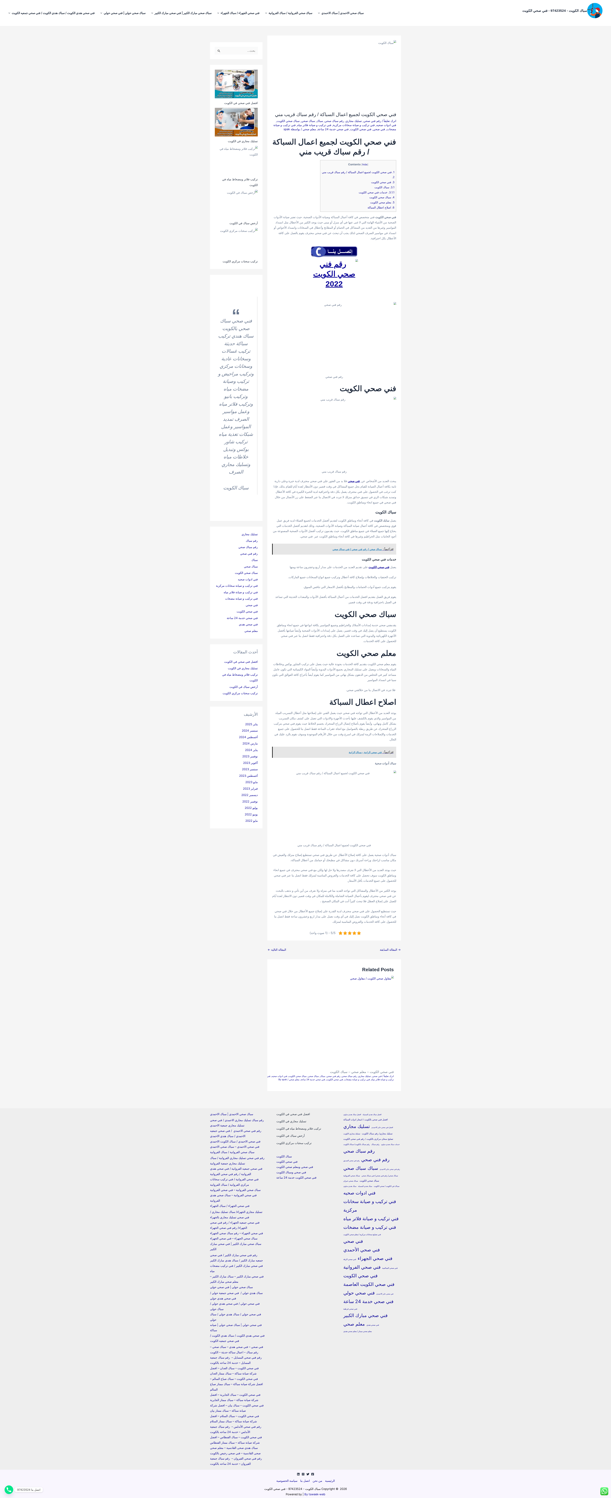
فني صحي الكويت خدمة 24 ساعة (296, 1177)
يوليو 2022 (251, 808)
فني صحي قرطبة (350, 1309)
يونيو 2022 (251, 814)
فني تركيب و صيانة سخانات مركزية (354, 125)
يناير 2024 (251, 750)
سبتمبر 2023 (250, 769)
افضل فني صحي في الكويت (241, 103)
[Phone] (9, 1489)
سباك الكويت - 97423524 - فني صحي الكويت (554, 10)
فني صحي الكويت (360, 129)
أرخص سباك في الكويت (243, 223)
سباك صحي (308, 121)
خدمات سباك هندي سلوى (390, 1144)
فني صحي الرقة (349, 1259)
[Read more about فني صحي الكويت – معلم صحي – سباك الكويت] (312, 1021)
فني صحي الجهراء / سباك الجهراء (240, 13)
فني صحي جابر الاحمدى (384, 1294)
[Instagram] (303, 1474)
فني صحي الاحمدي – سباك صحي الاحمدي (234, 1146)
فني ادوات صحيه (386, 125)
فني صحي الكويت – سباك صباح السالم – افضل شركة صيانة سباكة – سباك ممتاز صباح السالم (236, 1384)
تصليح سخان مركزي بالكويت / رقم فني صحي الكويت (368, 1139)
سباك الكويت (384, 187)
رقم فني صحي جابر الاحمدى (390, 1169)
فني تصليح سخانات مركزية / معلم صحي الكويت (362, 1234)
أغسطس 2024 (248, 737)
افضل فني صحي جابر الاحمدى (382, 1127)
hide (364, 164)
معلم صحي (309, 129)
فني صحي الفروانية (362, 1267)
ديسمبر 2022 (249, 795)
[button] (319, 13)
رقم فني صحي (372, 121)
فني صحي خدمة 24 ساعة (333, 129)
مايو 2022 (251, 820)
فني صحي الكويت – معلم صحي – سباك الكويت (362, 1072)
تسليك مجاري (354, 121)
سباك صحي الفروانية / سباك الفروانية (290, 13)
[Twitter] (307, 1474)
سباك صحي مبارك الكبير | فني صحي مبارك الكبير (183, 13)
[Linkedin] (298, 1474)
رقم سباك (252, 540)
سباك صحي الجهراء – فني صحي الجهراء (233, 1238)
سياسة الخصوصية (286, 1480)
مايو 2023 (251, 782)
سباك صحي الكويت (288, 121)
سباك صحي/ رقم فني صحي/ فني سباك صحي (380, 1175)
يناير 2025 (251, 724)
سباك (320, 121)
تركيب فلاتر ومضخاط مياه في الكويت (298, 1128)
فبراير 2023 (250, 788)
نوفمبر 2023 (250, 756)
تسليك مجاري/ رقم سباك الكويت (377, 1133)
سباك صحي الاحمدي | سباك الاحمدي (342, 13)
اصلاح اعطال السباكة (380, 207)
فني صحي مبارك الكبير (365, 1315)
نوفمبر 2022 (250, 801)
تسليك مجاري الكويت (351, 1133)
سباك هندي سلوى (349, 1186)
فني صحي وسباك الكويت (291, 1172)
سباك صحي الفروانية (351, 1175)
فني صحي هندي (248, 624)
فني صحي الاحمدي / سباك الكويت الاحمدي (235, 1141)
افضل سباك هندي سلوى (352, 1115)
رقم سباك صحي (334, 121)
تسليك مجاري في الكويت (243, 141)
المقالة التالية (277, 949)
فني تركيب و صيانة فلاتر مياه (314, 125)
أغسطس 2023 (248, 775)
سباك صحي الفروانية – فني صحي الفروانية (235, 1190)
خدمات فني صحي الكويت (376, 192)
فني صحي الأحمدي (361, 1249)
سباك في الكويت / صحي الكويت (386, 1186)
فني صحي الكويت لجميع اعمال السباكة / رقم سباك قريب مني (358, 172)
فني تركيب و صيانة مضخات (357, 1079)
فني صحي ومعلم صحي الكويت (294, 1167)
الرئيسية (330, 1480)
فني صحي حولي (359, 1293)
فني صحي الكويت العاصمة (368, 1284)
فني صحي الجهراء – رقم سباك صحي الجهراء (236, 1233)
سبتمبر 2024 (250, 730)
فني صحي (379, 129)
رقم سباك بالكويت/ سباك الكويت (356, 1144)
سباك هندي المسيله (365, 1186)
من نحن (317, 1480)
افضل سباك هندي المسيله (372, 1115)
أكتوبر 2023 (250, 763)
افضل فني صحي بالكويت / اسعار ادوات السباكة (365, 1119)
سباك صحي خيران (350, 1181)
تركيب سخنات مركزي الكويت (240, 261)
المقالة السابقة (390, 949)
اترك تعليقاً (390, 121)
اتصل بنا (305, 1480)
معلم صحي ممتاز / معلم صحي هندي (357, 1331)
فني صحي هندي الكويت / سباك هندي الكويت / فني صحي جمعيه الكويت (53, 13)
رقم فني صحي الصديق (351, 1161)
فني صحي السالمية (390, 1268)
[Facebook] (312, 1474)
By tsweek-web (314, 1494)
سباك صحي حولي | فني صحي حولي (125, 13)
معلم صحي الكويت (382, 202)
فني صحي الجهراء (375, 1258)
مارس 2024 (250, 743)
